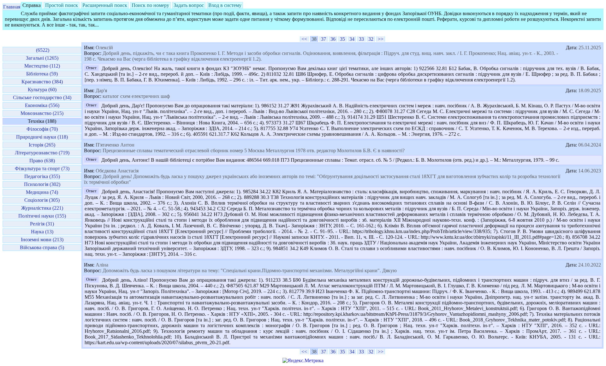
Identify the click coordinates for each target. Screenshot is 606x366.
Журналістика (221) (42, 208)
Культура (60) (42, 89)
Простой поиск (61, 5)
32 (370, 39)
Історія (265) (42, 144)
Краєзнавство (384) (42, 81)
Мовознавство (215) (42, 113)
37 (323, 39)
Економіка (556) (42, 105)
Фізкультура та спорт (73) (42, 168)
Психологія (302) (42, 184)
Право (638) (42, 160)
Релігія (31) (42, 223)
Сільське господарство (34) (42, 97)
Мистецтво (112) (42, 66)
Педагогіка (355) (42, 176)
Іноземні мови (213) (42, 239)
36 (333, 39)
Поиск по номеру (150, 5)
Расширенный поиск (104, 5)
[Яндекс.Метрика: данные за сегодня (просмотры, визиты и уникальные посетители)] (303, 360)
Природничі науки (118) (42, 137)
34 (351, 39)
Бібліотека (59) (42, 73)
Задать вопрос (189, 5)
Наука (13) (42, 231)
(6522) (42, 50)
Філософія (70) (42, 129)
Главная (11, 6)
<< (304, 39)
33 (361, 39)
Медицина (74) (42, 192)
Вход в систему (224, 5)
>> (380, 39)
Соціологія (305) (42, 200)
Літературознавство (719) (42, 152)
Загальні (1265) (42, 58)
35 (342, 39)
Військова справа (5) (42, 247)
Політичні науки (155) (42, 216)
